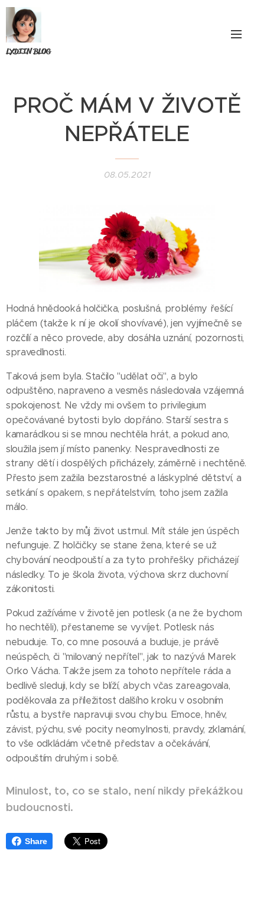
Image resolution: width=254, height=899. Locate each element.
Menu (236, 33)
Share (36, 841)
